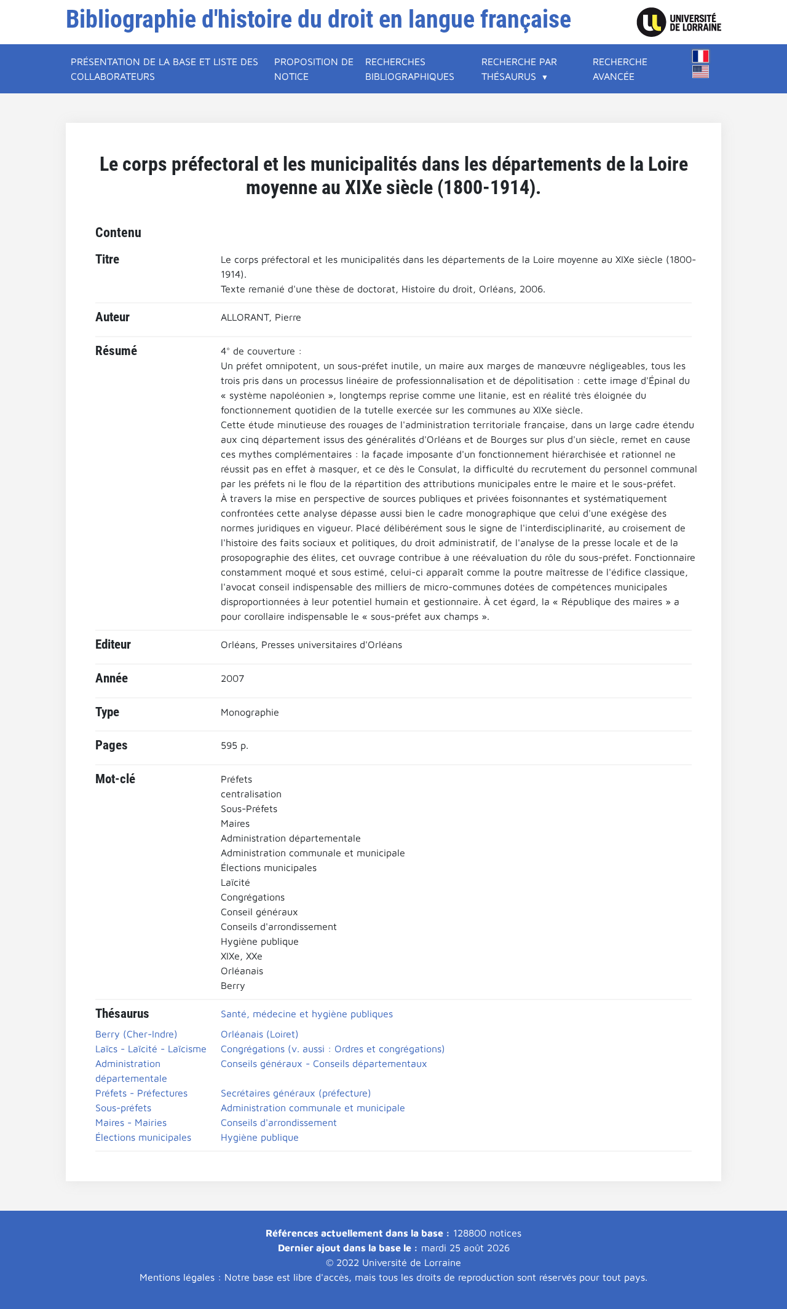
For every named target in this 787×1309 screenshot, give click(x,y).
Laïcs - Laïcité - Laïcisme (151, 1048)
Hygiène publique (260, 1137)
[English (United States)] (701, 71)
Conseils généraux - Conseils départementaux (324, 1063)
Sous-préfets (123, 1107)
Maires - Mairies (131, 1122)
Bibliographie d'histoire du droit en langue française (318, 19)
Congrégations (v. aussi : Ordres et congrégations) (333, 1048)
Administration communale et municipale (313, 1107)
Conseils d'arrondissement (279, 1122)
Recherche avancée (620, 69)
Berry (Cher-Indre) (136, 1033)
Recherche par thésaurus (519, 69)
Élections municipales (143, 1137)
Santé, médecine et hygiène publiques (307, 1013)
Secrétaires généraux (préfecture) (296, 1092)
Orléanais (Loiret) (260, 1033)
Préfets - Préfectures (141, 1092)
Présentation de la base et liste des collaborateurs (164, 69)
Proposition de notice (314, 69)
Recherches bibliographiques (409, 69)
